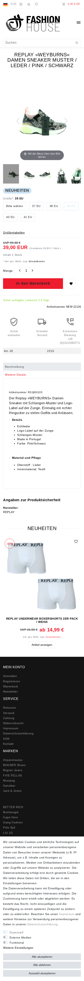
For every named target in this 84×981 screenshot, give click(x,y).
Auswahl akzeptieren (42, 973)
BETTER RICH (13, 807)
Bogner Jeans (12, 770)
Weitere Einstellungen (18, 947)
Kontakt (8, 743)
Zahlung (8, 718)
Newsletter (10, 691)
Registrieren (11, 681)
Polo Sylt (9, 827)
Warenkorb (10, 686)
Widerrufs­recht (13, 723)
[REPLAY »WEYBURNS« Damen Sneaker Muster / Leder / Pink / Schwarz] (13, 174)
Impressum (11, 728)
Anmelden (10, 676)
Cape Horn (10, 817)
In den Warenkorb (33, 283)
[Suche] (77, 43)
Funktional (17, 942)
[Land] (6, 4)
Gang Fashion (13, 822)
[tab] (42, 367)
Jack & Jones (12, 790)
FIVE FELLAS (12, 775)
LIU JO (8, 832)
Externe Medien (20, 937)
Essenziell (16, 932)
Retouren (9, 707)
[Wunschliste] (35, 4)
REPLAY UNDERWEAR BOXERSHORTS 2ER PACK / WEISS (42, 620)
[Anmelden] (20, 4)
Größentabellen (14, 232)
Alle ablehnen (42, 965)
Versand (8, 713)
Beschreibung (14, 366)
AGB (6, 738)
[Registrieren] (28, 4)
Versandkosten (36, 261)
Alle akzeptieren (42, 956)
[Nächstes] (66, 121)
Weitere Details (15, 374)
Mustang (9, 780)
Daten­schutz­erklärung (18, 733)
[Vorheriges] (18, 121)
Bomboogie (11, 812)
